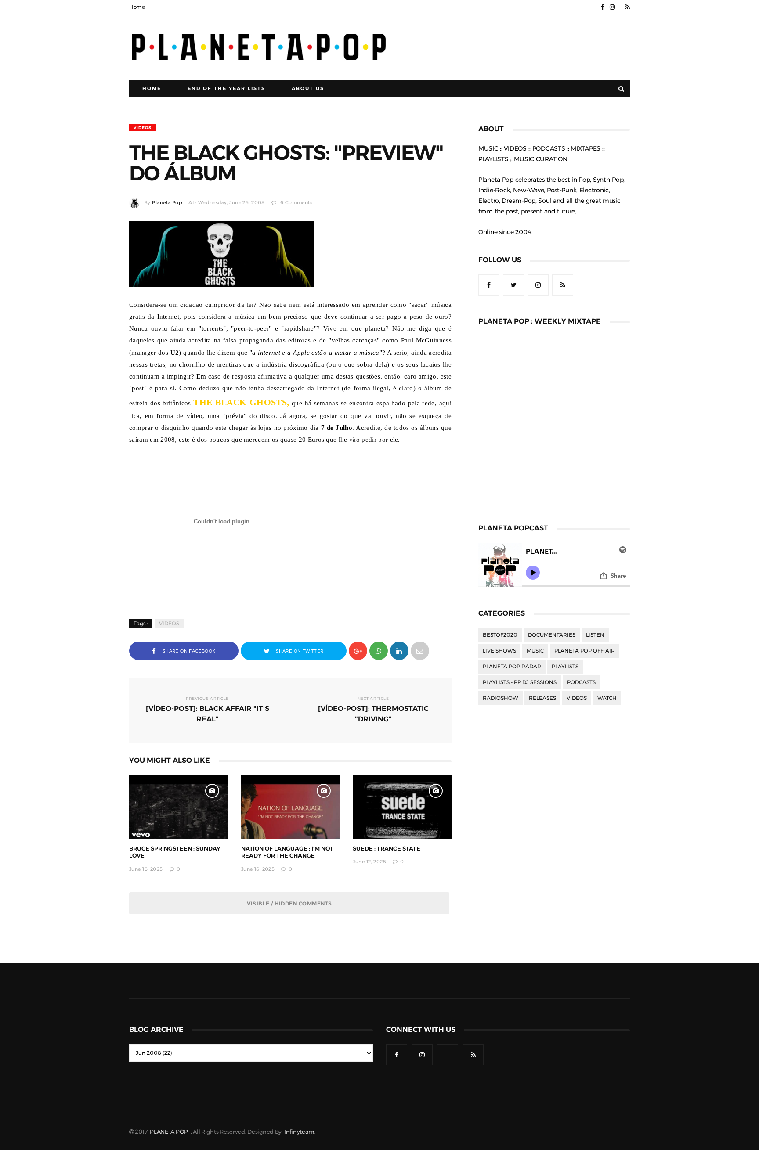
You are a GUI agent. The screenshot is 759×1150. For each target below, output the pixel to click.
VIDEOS (143, 128)
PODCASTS (581, 682)
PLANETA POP (169, 1132)
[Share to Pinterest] (420, 650)
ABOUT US (308, 88)
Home (137, 7)
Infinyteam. (300, 1132)
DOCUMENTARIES (551, 635)
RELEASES (542, 698)
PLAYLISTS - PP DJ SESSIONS (520, 682)
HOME (151, 88)
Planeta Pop (167, 202)
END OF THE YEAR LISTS (226, 88)
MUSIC (535, 650)
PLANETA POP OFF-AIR (584, 650)
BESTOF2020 (500, 635)
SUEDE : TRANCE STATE (386, 848)
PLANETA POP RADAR (512, 666)
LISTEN (595, 635)
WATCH (607, 698)
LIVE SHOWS (499, 650)
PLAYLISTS (565, 666)
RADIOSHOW (500, 698)
